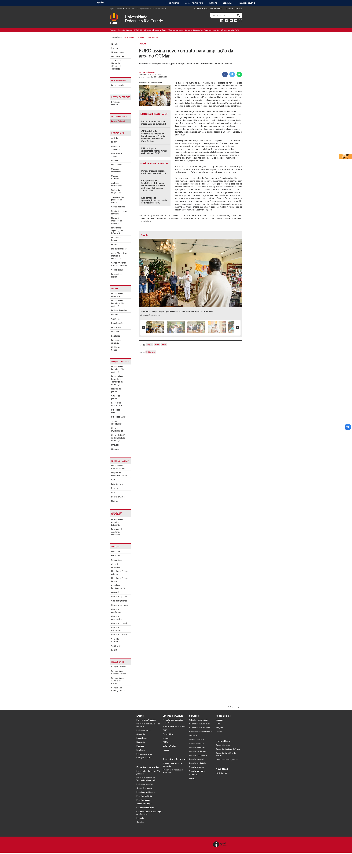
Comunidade (116, 560)
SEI (141, 30)
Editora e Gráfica (118, 497)
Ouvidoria (188, 30)
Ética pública (198, 30)
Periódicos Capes (118, 417)
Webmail (163, 30)
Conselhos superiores (115, 147)
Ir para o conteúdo (117, 8)
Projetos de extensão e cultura (119, 474)
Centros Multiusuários (117, 429)
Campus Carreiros (118, 667)
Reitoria (114, 160)
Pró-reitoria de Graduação (117, 294)
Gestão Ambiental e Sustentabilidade (119, 264)
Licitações (179, 30)
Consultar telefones (119, 605)
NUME (114, 142)
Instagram (219, 728)
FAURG (114, 650)
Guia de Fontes (117, 56)
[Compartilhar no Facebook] (225, 74)
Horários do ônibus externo (119, 572)
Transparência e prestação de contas (117, 200)
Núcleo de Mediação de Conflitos (116, 221)
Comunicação (117, 270)
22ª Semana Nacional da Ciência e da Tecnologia (116, 64)
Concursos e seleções (116, 154)
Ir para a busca (145, 8)
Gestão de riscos (118, 207)
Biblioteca (147, 30)
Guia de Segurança (119, 601)
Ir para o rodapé (159, 8)
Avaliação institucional (116, 184)
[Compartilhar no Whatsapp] (239, 74)
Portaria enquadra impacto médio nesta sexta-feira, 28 (153, 122)
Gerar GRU (115, 646)
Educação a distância (116, 341)
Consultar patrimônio (115, 628)
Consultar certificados (116, 610)
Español (238, 9)
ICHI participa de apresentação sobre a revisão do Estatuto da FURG (154, 150)
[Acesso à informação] (221, 844)
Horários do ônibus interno (119, 579)
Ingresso (114, 48)
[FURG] (116, 14)
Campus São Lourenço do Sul (118, 689)
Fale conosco (225, 30)
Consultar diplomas (119, 596)
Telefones (171, 30)
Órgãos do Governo (247, 3)
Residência (115, 336)
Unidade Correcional (116, 177)
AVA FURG (235, 30)
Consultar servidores (115, 640)
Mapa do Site (216, 9)
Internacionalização (119, 249)
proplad (149, 345)
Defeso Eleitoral (118, 121)
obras (164, 345)
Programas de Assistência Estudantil (117, 532)
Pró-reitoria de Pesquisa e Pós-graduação (117, 303)
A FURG (114, 138)
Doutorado (116, 327)
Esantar (114, 244)
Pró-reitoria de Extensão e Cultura (119, 467)
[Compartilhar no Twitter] (232, 74)
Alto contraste (201, 9)
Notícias (114, 44)
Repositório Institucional (116, 404)
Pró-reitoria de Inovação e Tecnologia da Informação (117, 380)
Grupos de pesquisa (115, 397)
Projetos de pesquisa (116, 390)
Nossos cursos (117, 52)
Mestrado (115, 331)
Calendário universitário (116, 565)
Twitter (218, 724)
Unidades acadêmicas (116, 170)
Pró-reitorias (116, 164)
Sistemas (155, 30)
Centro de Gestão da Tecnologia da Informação (118, 438)
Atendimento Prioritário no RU (118, 586)
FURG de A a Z (221, 773)
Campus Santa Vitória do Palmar (118, 672)
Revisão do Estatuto (115, 103)
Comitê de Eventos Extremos (119, 212)
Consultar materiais (119, 623)
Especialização (117, 323)
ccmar (157, 345)
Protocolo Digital (132, 30)
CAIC (113, 480)
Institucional (150, 352)
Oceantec (115, 449)
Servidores (115, 555)
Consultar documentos (116, 617)
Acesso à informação (194, 3)
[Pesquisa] (238, 15)
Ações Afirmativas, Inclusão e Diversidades (119, 256)
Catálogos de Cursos (116, 348)
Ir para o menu (132, 8)
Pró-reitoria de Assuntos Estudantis (117, 522)
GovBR (100, 3)
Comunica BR (174, 3)
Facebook (219, 720)
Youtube (219, 731)
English (229, 9)
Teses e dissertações (116, 422)
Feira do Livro (117, 484)
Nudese (114, 501)
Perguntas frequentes (211, 30)
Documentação (117, 85)
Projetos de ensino (119, 310)
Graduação (115, 319)
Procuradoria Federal (116, 238)
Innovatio (115, 445)
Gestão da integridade (116, 191)
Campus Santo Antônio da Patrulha (117, 681)
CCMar (114, 492)
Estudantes (116, 551)
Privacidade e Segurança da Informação (117, 230)
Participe (213, 3)
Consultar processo (119, 634)
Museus (114, 488)
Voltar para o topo (234, 707)
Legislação (227, 3)
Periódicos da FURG (117, 411)
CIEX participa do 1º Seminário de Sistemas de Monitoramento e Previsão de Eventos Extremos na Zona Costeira (153, 136)
